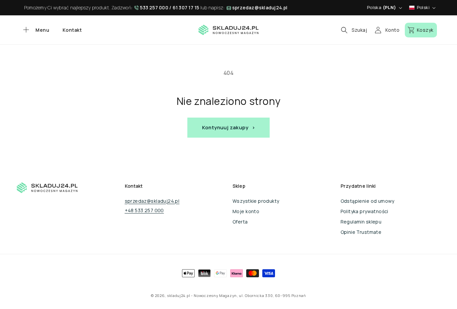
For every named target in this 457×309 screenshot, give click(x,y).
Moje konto (246, 211)
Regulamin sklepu (361, 221)
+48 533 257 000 (144, 210)
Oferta (240, 221)
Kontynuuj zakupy (225, 127)
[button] (35, 30)
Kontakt (72, 30)
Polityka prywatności (364, 211)
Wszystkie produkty (256, 201)
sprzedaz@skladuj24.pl (260, 7)
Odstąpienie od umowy (367, 201)
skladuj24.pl (178, 295)
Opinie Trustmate (361, 232)
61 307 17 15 (186, 7)
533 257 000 (154, 7)
